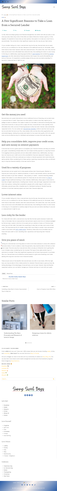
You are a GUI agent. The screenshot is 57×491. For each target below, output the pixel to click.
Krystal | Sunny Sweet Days (17, 276)
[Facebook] (3, 2)
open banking (36, 54)
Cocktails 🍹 (5, 368)
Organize (6, 425)
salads (49, 351)
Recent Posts (10, 273)
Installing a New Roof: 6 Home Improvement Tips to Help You (14, 289)
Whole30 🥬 (5, 375)
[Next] (53, 323)
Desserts (6, 409)
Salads (5, 407)
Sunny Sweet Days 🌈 (19, 482)
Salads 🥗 (4, 372)
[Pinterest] (30, 485)
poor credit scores (21, 229)
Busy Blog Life (47, 356)
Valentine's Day (8, 466)
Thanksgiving (7, 472)
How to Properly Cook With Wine (46, 288)
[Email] (32, 485)
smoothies (7, 353)
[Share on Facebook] (1, 242)
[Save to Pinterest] (1, 245)
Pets (5, 451)
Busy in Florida (35, 353)
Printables (6, 431)
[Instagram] (8, 2)
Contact (41, 482)
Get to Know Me (32, 482)
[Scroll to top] (54, 485)
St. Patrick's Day (8, 468)
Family (6, 447)
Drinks (5, 411)
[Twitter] (25, 485)
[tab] (25, 342)
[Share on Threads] (1, 248)
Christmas (6, 474)
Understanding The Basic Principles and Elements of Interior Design (13, 335)
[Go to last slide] (4, 323)
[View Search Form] (54, 2)
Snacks (6, 415)
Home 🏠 (4, 17)
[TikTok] (35, 485)
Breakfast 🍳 (5, 366)
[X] (5, 2)
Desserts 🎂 (5, 370)
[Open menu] (54, 7)
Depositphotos (15, 361)
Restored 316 (41, 488)
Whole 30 (6, 413)
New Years (7, 476)
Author (3, 273)
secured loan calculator (30, 129)
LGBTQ (6, 445)
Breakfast (6, 405)
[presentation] (14, 317)
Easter (5, 470)
